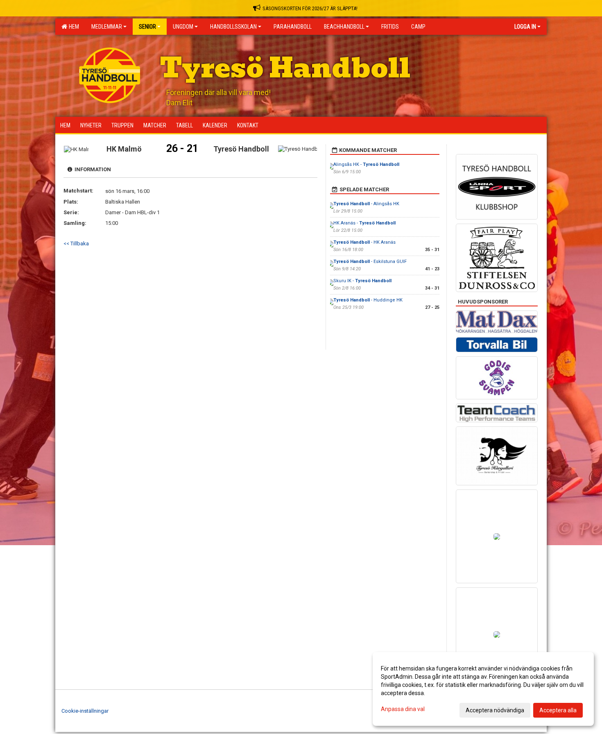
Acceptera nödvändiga (495, 710)
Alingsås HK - (366, 164)
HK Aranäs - (364, 223)
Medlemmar (106, 26)
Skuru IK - (362, 280)
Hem (72, 26)
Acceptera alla (558, 710)
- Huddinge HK (368, 300)
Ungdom (183, 26)
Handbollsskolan (233, 26)
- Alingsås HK (366, 203)
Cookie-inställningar (85, 711)
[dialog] (483, 689)
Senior (147, 26)
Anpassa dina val (403, 709)
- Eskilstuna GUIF (370, 261)
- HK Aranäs (364, 242)
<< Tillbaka (76, 243)
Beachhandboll (344, 26)
